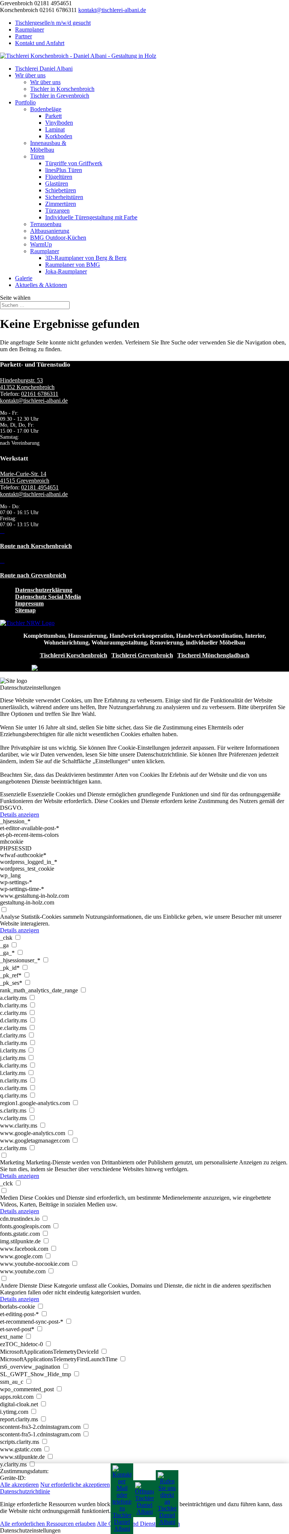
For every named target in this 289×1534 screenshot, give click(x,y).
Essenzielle (13, 794)
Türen (37, 156)
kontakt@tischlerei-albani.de (34, 400)
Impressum (29, 603)
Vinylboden (59, 122)
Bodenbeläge (45, 109)
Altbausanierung (49, 231)
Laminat (55, 129)
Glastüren (56, 183)
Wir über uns (30, 75)
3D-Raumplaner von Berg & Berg (85, 258)
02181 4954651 (40, 487)
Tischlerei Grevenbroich (142, 655)
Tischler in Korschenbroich (62, 89)
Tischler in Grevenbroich (59, 95)
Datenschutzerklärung (43, 590)
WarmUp (41, 244)
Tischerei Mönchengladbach (213, 655)
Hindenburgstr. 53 (21, 380)
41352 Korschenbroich (27, 387)
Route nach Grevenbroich (33, 575)
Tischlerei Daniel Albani (44, 68)
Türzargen (57, 210)
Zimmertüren (60, 204)
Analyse (10, 916)
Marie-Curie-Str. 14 (23, 474)
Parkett (53, 116)
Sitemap (25, 610)
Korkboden (58, 136)
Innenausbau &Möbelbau (48, 146)
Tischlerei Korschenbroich (73, 655)
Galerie (23, 278)
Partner (23, 36)
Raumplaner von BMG (72, 264)
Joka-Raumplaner (66, 271)
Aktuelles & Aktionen (41, 285)
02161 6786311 (39, 394)
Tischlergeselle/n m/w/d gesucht (53, 23)
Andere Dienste (18, 1285)
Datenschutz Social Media (48, 596)
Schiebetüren (60, 190)
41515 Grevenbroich (24, 480)
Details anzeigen (19, 814)
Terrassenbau (45, 224)
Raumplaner (29, 29)
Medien (9, 1197)
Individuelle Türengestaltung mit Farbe (91, 217)
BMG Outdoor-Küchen (58, 237)
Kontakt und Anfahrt (39, 43)
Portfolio (25, 102)
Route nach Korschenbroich (36, 546)
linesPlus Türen (63, 170)
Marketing (12, 1162)
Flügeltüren (58, 177)
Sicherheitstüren (64, 197)
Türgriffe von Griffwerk (73, 163)
